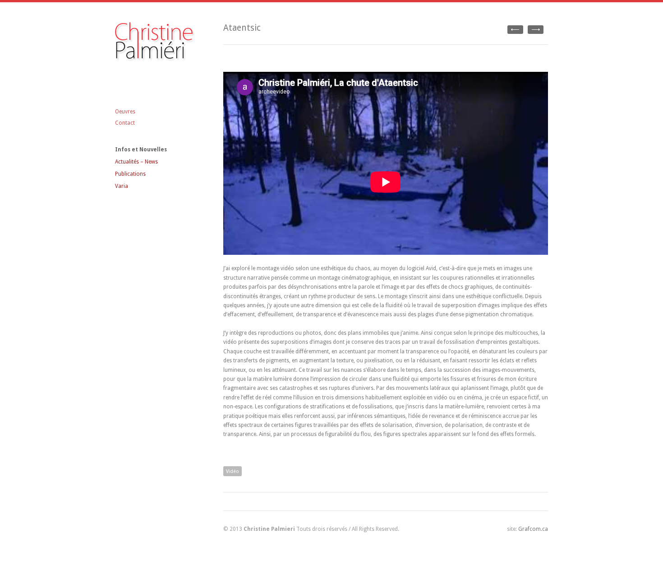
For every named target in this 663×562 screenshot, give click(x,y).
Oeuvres (125, 111)
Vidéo (232, 471)
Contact (125, 123)
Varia (121, 186)
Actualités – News (136, 162)
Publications (130, 174)
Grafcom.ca (533, 529)
